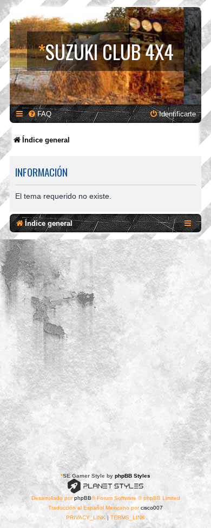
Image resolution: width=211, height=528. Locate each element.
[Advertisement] (105, 350)
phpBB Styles (132, 476)
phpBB (82, 498)
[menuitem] (39, 114)
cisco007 (152, 508)
